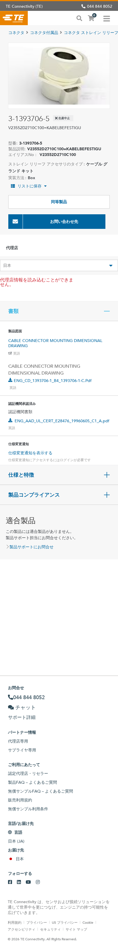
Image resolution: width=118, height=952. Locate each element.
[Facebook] (10, 882)
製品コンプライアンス (34, 495)
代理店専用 (18, 741)
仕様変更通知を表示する (30, 452)
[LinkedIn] (19, 882)
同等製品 (59, 201)
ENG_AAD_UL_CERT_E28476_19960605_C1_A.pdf (62, 420)
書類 (13, 311)
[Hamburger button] (106, 18)
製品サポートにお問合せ (31, 546)
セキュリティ (50, 929)
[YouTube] (28, 882)
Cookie (87, 922)
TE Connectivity (14, 18)
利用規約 (14, 922)
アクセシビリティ (21, 929)
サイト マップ (76, 929)
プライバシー (36, 922)
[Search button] (79, 18)
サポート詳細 (22, 717)
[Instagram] (38, 882)
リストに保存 (29, 186)
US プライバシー (65, 922)
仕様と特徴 (21, 475)
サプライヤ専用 (22, 750)
